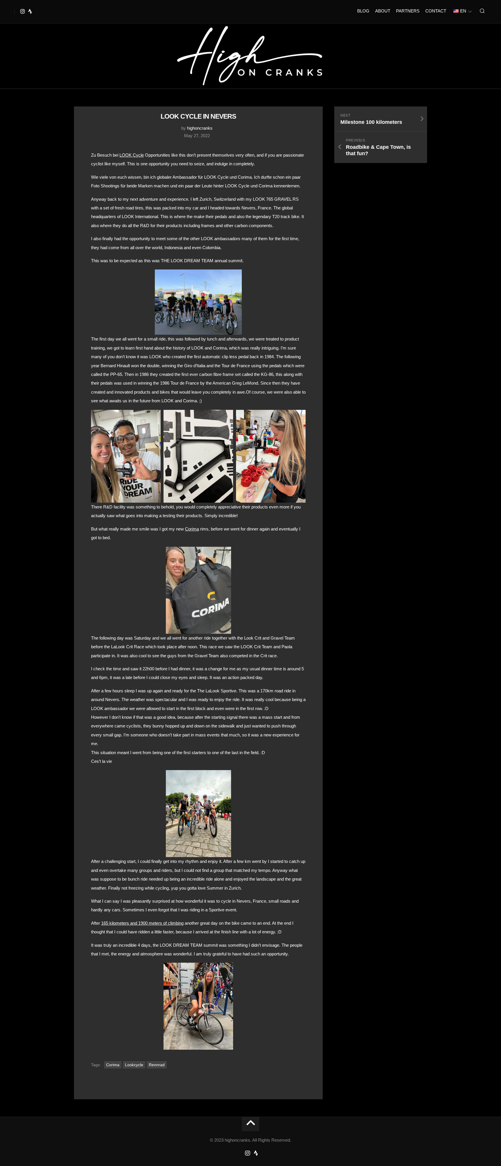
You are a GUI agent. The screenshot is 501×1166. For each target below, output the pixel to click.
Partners (408, 10)
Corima (192, 528)
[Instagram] (22, 11)
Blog (363, 10)
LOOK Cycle (131, 155)
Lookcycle (134, 1064)
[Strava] (30, 11)
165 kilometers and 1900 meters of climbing (142, 923)
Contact (435, 10)
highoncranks (200, 128)
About (382, 10)
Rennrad (157, 1064)
